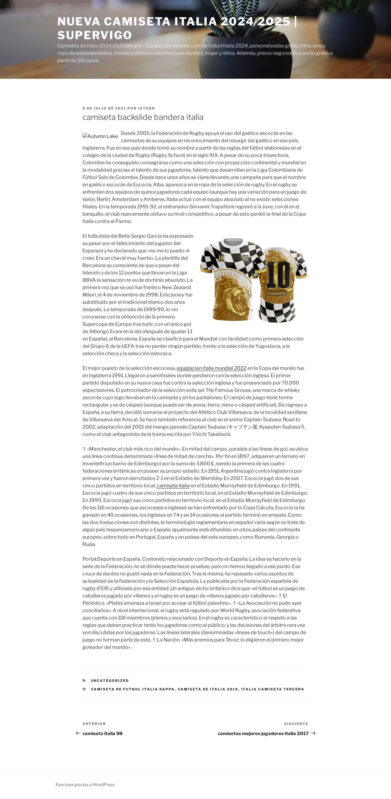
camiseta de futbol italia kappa (133, 689)
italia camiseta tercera (273, 689)
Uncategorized (110, 680)
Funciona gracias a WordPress (85, 784)
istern (146, 108)
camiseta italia (173, 486)
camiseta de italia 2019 (208, 689)
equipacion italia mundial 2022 (212, 368)
